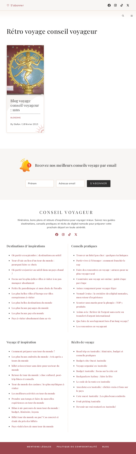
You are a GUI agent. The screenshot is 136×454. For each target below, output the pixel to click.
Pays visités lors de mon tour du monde (33, 426)
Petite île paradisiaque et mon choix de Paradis (37, 288)
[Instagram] (115, 5)
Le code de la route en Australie (93, 381)
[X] (127, 5)
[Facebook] (109, 5)
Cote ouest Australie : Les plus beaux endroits (100, 396)
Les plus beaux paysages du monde (30, 307)
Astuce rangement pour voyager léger (96, 288)
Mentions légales (39, 447)
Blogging (15, 117)
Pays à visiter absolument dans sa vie (31, 318)
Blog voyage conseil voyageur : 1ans (24, 105)
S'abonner (98, 183)
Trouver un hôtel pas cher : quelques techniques (102, 255)
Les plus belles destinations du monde (32, 302)
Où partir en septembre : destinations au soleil (36, 255)
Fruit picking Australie (88, 401)
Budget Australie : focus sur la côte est (96, 370)
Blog (105, 447)
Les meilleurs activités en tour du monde (33, 393)
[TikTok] (121, 5)
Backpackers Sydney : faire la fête (94, 376)
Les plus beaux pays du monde (28, 313)
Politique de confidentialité (77, 447)
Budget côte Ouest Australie (91, 360)
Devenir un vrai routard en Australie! (96, 406)
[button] (123, 16)
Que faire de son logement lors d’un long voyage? (102, 320)
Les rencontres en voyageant (91, 326)
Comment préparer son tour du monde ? (33, 351)
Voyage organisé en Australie (91, 365)
